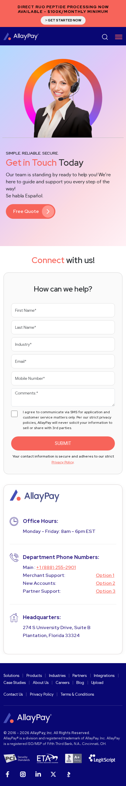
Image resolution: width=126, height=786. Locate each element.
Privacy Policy (63, 462)
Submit (63, 443)
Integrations (104, 676)
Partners (79, 676)
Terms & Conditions (77, 695)
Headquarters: (42, 617)
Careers (62, 683)
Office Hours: (40, 521)
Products (34, 676)
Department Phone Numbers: (61, 557)
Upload (97, 683)
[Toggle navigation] (116, 37)
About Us (41, 683)
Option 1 (105, 575)
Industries (57, 676)
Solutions (11, 676)
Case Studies (15, 683)
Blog (80, 683)
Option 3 (105, 591)
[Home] (21, 36)
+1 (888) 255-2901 (56, 567)
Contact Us (13, 695)
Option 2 (105, 583)
